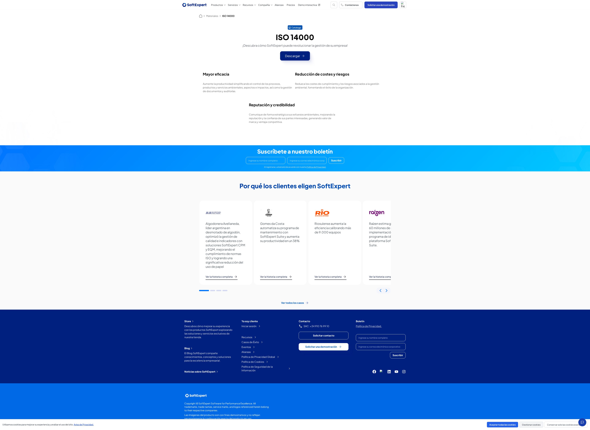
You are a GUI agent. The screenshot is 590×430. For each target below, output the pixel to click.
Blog (187, 348)
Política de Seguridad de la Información (257, 368)
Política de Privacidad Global (258, 356)
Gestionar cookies (531, 424)
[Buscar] (333, 5)
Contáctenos (352, 5)
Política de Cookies (253, 361)
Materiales (212, 16)
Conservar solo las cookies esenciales (566, 424)
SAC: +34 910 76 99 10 (316, 326)
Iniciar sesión (249, 326)
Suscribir (336, 160)
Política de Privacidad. (316, 167)
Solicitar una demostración (381, 5)
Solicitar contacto (323, 335)
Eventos (246, 347)
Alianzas (279, 4)
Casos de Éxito (250, 342)
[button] (402, 5)
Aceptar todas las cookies (502, 424)
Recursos (247, 337)
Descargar (292, 56)
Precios (291, 4)
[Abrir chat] (582, 422)
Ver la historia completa (219, 276)
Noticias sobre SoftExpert (199, 371)
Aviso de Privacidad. (84, 424)
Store (187, 321)
